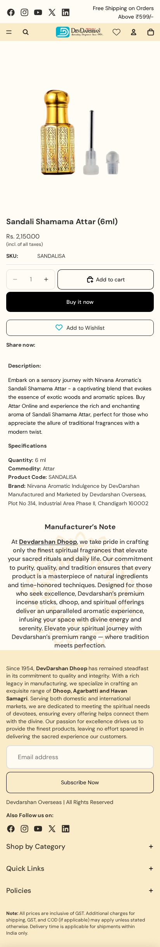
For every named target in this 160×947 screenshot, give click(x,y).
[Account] (133, 32)
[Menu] (9, 32)
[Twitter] (52, 12)
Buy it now (80, 301)
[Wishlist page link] (116, 32)
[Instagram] (24, 12)
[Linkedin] (65, 12)
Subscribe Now (80, 782)
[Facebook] (11, 12)
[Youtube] (38, 12)
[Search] (25, 32)
